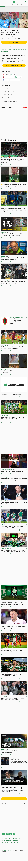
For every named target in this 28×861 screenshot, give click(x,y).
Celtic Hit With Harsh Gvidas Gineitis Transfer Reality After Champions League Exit (13, 627)
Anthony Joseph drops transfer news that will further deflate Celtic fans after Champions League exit (13, 161)
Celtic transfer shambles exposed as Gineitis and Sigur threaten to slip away (13, 347)
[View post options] (26, 157)
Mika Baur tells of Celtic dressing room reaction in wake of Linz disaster (11, 651)
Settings (4, 847)
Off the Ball (3, 369)
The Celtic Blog (4, 280)
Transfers (23, 5)
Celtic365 (3, 256)
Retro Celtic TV (14, 842)
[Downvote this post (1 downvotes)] (11, 397)
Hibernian (19, 77)
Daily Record (4, 29)
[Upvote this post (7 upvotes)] (2, 606)
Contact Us (9, 847)
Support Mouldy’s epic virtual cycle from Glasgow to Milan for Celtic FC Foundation (12, 603)
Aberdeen (7, 74)
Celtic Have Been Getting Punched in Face (12, 471)
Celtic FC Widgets (6, 842)
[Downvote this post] (19, 46)
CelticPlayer (3, 749)
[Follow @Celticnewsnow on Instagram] (14, 834)
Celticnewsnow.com (6, 850)
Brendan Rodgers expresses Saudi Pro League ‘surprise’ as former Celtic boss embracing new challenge (14, 210)
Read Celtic (3, 345)
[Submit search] (25, 804)
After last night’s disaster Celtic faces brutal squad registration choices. (13, 282)
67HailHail (3, 157)
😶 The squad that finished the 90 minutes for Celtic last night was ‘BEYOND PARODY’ (13, 185)
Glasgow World (4, 206)
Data (20, 838)
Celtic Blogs (15, 840)
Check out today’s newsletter (14, 65)
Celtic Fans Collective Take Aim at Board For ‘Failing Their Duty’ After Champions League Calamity (18, 762)
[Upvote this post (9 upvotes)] (2, 397)
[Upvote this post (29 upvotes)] (2, 794)
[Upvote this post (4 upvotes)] (2, 767)
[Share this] (2, 46)
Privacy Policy (5, 844)
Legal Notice (12, 844)
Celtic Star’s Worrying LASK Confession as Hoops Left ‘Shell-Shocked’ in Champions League (12, 418)
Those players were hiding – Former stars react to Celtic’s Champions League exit (14, 479)
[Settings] (26, 2)
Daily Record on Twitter (10, 101)
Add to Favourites (9, 91)
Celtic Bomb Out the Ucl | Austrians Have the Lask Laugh (17, 322)
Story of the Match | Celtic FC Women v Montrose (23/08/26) (12, 751)
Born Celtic (3, 672)
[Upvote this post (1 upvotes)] (2, 164)
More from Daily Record (10, 88)
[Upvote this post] (10, 46)
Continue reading (14, 42)
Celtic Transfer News (6, 840)
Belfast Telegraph (5, 477)
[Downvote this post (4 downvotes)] (11, 794)
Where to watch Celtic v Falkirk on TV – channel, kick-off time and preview (12, 234)
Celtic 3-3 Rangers (15, 79)
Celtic (14, 74)
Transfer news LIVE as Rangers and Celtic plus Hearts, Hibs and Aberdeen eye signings (13, 32)
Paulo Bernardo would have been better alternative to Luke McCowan (12, 527)
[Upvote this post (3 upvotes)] (2, 530)
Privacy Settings (19, 844)
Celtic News (4, 838)
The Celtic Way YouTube (6, 183)
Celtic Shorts (4, 524)
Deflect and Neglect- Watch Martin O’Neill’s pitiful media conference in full (13, 258)
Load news (14, 798)
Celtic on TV (15, 5)
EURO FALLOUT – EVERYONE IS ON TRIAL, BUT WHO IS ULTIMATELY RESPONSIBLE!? (13, 550)
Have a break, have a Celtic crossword (11, 394)
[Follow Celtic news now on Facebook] (10, 834)
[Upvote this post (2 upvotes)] (2, 237)
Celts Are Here (4, 415)
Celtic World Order (5, 548)
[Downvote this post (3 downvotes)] (11, 606)
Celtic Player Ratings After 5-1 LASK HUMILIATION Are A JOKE (11, 675)
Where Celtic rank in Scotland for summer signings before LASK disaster (12, 699)
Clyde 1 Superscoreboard (6, 469)
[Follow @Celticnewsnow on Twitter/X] (7, 834)
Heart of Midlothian (9, 77)
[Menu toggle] (2, 2)
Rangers (6, 79)
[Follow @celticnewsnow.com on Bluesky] (3, 834)
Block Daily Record (9, 94)
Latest (8, 5)
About (10, 838)
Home (2, 5)
